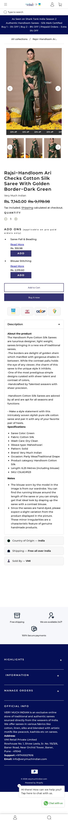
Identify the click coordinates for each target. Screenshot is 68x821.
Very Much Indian (15, 195)
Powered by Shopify (34, 783)
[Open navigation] (8, 4)
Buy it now (34, 297)
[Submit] (6, 12)
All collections (19, 39)
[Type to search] (31, 12)
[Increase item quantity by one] (16, 219)
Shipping (27, 207)
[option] (34, 89)
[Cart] (60, 4)
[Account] (52, 4)
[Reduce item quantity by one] (6, 219)
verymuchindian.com (37, 779)
